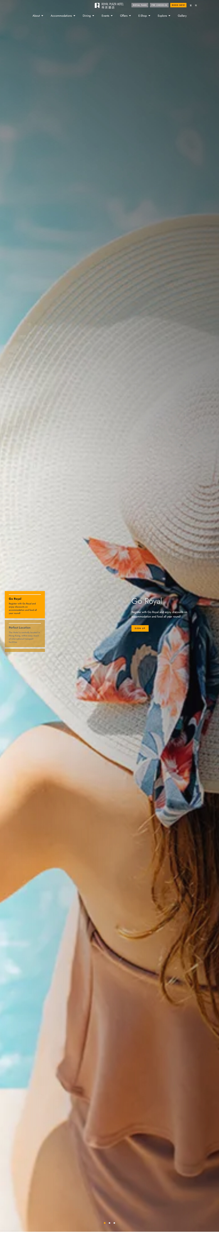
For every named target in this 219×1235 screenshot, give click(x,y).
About (36, 15)
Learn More (148, 631)
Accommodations (61, 15)
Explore (162, 15)
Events (105, 15)
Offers (123, 15)
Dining (87, 15)
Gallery (182, 15)
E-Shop (142, 15)
